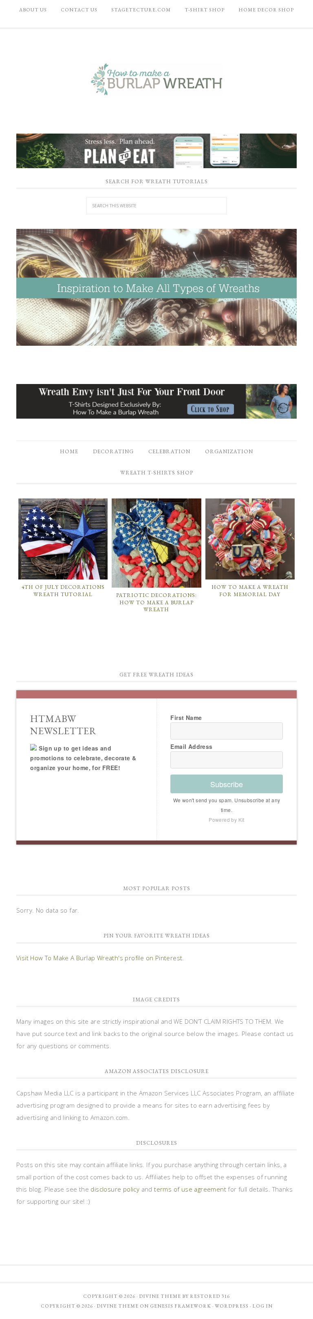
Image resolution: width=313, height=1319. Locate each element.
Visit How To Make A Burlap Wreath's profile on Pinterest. (100, 958)
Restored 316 (210, 1296)
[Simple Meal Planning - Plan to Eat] (156, 164)
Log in (262, 1306)
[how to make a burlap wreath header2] (156, 287)
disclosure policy (114, 1189)
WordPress (232, 1306)
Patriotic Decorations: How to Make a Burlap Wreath (156, 602)
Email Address (191, 746)
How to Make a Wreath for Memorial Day (250, 591)
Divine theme (160, 1296)
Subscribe (226, 784)
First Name (186, 717)
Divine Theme (118, 1306)
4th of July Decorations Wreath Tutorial (63, 591)
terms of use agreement (190, 1189)
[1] (156, 339)
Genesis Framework (180, 1306)
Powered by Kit (227, 819)
